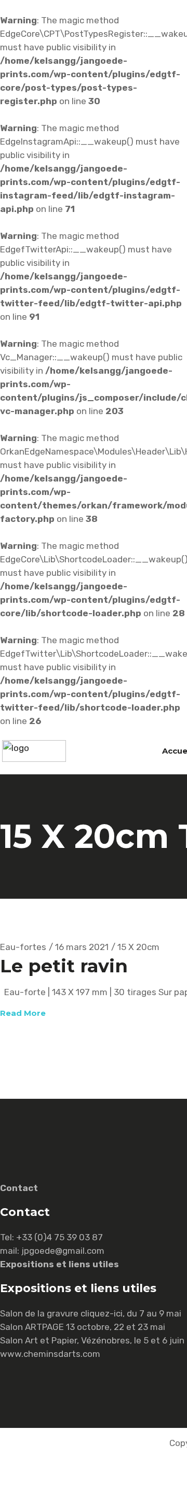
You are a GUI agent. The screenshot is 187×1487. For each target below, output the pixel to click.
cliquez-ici (102, 1313)
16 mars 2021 (82, 947)
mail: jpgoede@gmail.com (52, 1250)
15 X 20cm (138, 947)
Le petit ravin (64, 966)
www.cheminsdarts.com (50, 1354)
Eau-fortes (23, 947)
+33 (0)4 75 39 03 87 (59, 1237)
